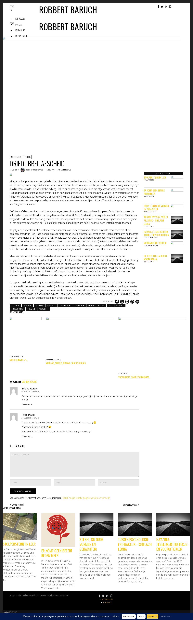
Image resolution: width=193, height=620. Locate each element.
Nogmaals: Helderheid (155, 243)
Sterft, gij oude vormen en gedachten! (156, 207)
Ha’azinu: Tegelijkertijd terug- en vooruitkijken (156, 233)
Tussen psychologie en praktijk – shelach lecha (156, 220)
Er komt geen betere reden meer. (154, 192)
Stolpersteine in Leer (155, 177)
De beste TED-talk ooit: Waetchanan (155, 257)
